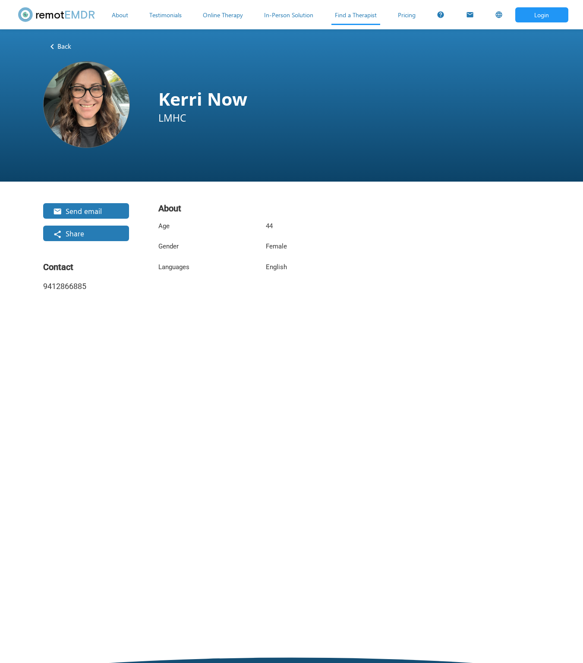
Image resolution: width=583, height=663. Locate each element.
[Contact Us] (470, 14)
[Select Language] (499, 14)
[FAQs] (440, 14)
